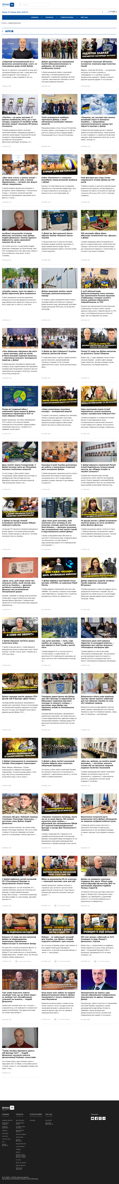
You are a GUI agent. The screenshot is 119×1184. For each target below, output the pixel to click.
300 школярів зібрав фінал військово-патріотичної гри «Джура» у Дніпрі (98, 235)
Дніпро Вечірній (19, 1140)
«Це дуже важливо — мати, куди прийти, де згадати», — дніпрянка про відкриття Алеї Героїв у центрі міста (58, 644)
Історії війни (20, 1146)
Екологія (5, 1136)
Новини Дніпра (7, 1120)
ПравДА (18, 1149)
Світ (3, 1142)
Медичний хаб (21, 1143)
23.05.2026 (84, 260)
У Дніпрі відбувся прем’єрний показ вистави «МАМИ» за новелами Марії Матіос (59, 583)
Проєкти (49, 17)
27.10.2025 (5, 665)
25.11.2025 (44, 433)
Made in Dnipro (21, 1162)
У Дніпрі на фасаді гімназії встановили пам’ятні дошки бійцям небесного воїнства (19, 522)
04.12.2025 (84, 378)
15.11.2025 (4, 549)
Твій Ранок (19, 1137)
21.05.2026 (5, 320)
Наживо (32, 1120)
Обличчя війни (21, 1134)
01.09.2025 (5, 785)
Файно (18, 1152)
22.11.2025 (4, 489)
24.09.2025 (84, 730)
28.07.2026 (44, 86)
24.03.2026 (5, 378)
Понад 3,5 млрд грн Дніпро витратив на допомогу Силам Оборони (98, 352)
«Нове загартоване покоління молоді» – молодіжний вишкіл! (57, 410)
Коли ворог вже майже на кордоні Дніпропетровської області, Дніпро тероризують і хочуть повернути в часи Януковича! (58, 996)
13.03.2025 (5, 961)
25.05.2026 (44, 260)
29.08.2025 (44, 785)
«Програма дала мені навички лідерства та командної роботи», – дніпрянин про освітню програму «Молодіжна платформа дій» (97, 644)
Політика (5, 1133)
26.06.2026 (84, 146)
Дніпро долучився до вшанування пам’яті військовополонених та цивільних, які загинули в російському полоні (58, 65)
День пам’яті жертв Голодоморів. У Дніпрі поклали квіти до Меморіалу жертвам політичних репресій (19, 467)
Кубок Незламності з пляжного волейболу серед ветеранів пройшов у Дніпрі (59, 179)
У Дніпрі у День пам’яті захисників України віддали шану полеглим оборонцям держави (58, 763)
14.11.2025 (44, 549)
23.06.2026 (44, 202)
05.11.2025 (83, 609)
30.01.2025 (5, 1019)
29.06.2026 (44, 146)
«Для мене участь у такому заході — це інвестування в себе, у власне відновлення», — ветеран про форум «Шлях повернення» (19, 180)
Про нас (84, 17)
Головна (4, 23)
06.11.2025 (44, 609)
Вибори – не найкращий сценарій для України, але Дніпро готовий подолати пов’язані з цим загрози (58, 939)
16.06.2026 (84, 202)
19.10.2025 (83, 665)
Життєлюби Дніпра (20, 1131)
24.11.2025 (83, 433)
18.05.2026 (44, 320)
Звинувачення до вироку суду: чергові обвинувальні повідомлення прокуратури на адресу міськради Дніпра (98, 996)
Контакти (48, 1120)
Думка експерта (5, 1145)
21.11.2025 (44, 489)
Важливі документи (49, 1123)
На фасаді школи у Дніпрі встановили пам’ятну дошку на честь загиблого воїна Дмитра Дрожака (99, 522)
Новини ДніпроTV (5, 1127)
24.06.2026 (5, 202)
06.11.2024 (84, 1019)
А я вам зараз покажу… (20, 1127)
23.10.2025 (44, 665)
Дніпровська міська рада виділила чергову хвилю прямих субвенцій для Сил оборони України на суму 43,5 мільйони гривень (97, 699)
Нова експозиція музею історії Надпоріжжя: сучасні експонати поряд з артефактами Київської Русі (98, 411)
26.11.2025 (4, 433)
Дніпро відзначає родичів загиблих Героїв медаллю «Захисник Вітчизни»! (97, 583)
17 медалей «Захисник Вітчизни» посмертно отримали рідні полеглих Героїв (98, 64)
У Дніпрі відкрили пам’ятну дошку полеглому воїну (18, 642)
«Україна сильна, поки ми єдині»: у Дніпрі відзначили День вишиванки (19, 292)
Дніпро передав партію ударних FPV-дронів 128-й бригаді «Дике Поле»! (20, 697)
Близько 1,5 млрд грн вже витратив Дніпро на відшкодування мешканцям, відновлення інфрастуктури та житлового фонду (19, 940)
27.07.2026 (84, 86)
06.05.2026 (84, 320)
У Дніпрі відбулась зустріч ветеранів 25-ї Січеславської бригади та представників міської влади (19, 881)
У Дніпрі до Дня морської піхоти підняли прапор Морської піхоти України (57, 235)
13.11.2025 (4, 609)
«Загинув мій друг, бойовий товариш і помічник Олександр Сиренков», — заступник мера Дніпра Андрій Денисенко (20, 820)
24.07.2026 (5, 146)
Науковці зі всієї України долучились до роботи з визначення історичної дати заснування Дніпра (59, 467)
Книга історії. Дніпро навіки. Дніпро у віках (21, 1156)
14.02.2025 (84, 961)
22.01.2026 (44, 378)
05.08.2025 (84, 848)
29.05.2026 (5, 260)
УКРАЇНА (4, 1130)
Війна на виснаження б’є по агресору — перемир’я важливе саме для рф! (59, 880)
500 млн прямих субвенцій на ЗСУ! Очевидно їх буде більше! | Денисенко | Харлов (97, 939)
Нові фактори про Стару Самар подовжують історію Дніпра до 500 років (98, 179)
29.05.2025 (44, 905)
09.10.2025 (44, 730)
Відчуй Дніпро (21, 1165)
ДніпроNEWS (20, 1120)
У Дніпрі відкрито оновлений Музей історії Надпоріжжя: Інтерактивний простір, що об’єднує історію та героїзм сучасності (98, 468)
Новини (34, 17)
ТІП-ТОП (18, 1160)
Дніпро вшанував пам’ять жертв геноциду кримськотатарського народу (57, 293)
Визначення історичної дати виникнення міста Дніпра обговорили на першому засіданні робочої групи (99, 819)
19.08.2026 (5, 86)
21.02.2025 (44, 961)
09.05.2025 (84, 905)
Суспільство (6, 1139)
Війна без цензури (19, 1168)
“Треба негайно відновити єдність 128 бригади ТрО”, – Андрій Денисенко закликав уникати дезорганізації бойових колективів (19, 1054)
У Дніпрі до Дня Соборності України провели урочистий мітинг (59, 352)
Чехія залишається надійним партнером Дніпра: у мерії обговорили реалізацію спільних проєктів (57, 120)
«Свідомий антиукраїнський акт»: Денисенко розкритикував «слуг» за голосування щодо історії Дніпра (19, 64)
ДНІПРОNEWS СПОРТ (20, 1123)
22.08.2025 (44, 848)
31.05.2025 (5, 905)
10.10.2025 (5, 730)
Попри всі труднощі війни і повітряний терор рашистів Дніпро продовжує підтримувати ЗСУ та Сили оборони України (18, 412)
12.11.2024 (44, 1019)
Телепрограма (67, 17)
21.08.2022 (5, 1073)
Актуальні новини (5, 1123)
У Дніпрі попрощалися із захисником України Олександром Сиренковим (19, 762)
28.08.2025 (84, 785)
